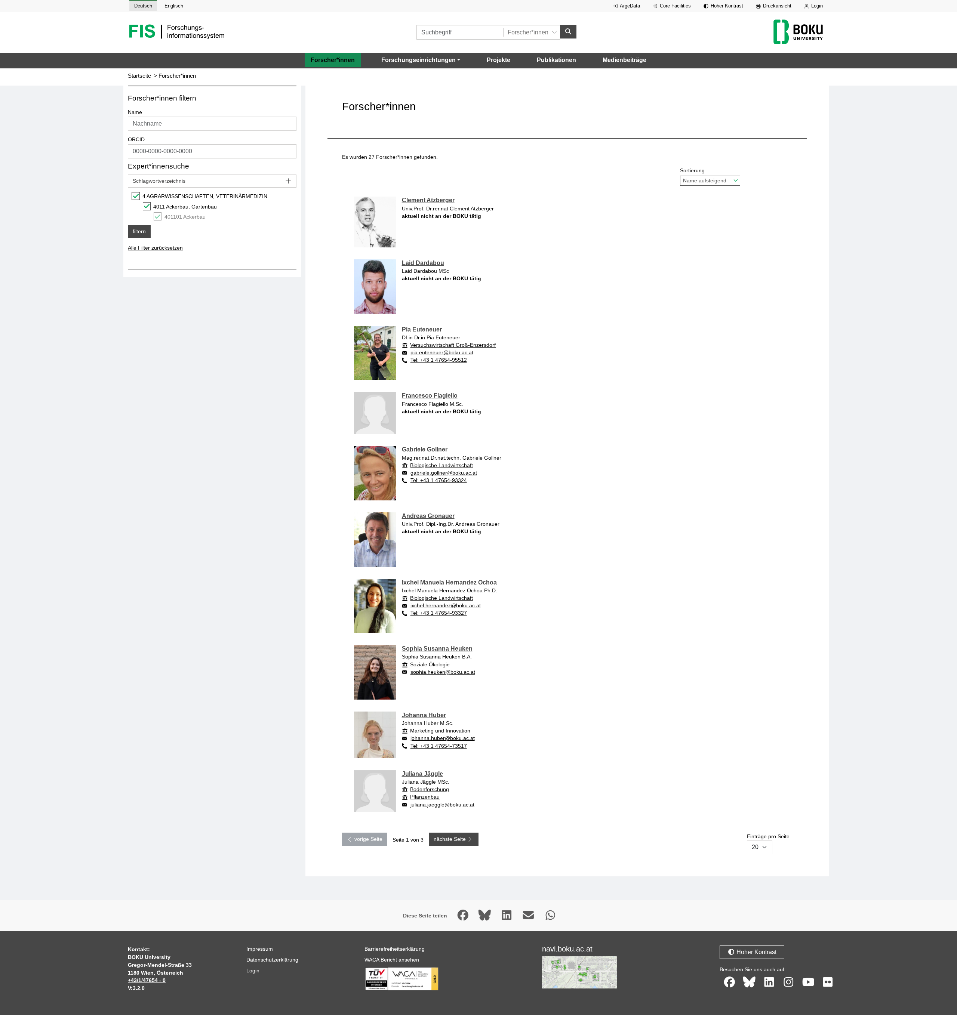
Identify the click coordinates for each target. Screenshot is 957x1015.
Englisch (173, 6)
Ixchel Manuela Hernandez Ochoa (449, 582)
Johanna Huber (424, 715)
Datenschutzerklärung (272, 960)
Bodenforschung (429, 789)
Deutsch (143, 6)
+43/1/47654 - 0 (147, 980)
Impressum (259, 949)
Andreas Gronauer (428, 516)
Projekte (498, 60)
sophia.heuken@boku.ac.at (442, 672)
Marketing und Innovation (440, 731)
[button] (420, 60)
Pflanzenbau (425, 797)
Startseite (139, 76)
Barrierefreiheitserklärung (394, 949)
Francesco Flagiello (430, 395)
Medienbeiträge (624, 60)
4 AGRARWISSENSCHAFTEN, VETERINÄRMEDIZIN (204, 196)
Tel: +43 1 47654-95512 (438, 360)
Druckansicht (776, 6)
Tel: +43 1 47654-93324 (438, 480)
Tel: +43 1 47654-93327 (438, 613)
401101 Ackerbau (185, 217)
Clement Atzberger (428, 200)
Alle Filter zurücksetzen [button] (155, 248)
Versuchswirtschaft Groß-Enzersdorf (453, 345)
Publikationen (556, 60)
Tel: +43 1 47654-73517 (438, 746)
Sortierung (692, 170)
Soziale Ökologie (430, 664)
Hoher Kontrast (726, 6)
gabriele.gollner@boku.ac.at (443, 473)
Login (816, 6)
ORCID (136, 139)
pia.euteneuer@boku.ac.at (441, 352)
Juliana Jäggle (422, 774)
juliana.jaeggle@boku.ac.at (442, 805)
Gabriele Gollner (424, 449)
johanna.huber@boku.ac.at (442, 738)
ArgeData (629, 6)
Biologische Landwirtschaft (441, 465)
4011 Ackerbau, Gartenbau (185, 207)
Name (135, 112)
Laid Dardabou (423, 263)
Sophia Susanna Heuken (437, 648)
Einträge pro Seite (768, 836)
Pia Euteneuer (422, 329)
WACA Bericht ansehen (391, 960)
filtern (139, 231)
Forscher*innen (333, 60)
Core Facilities (674, 6)
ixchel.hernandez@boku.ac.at (445, 605)
